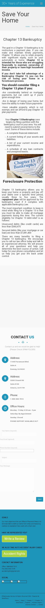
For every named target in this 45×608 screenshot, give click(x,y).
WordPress (5, 598)
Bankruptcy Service (9, 596)
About (22, 600)
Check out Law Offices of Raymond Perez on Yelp (17, 584)
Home (28, 26)
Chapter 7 (30, 600)
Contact (40, 605)
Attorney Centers (30, 605)
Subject (4, 457)
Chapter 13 (38, 600)
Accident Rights (14, 553)
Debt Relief (19, 602)
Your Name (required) (9, 431)
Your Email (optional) (7, 439)
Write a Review (14, 539)
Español (27, 602)
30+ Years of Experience (18, 3)
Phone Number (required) (8, 448)
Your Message (5, 466)
